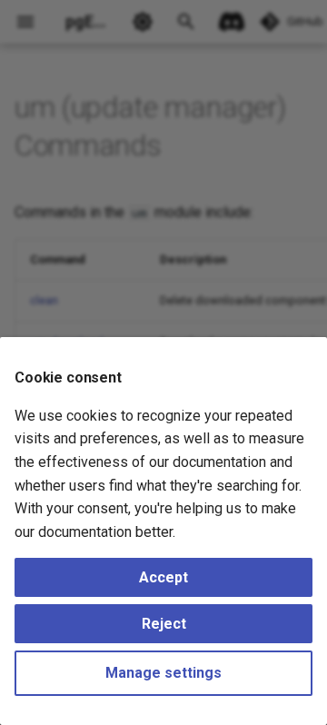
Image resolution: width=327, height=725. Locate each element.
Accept (163, 577)
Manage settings (163, 672)
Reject (164, 623)
